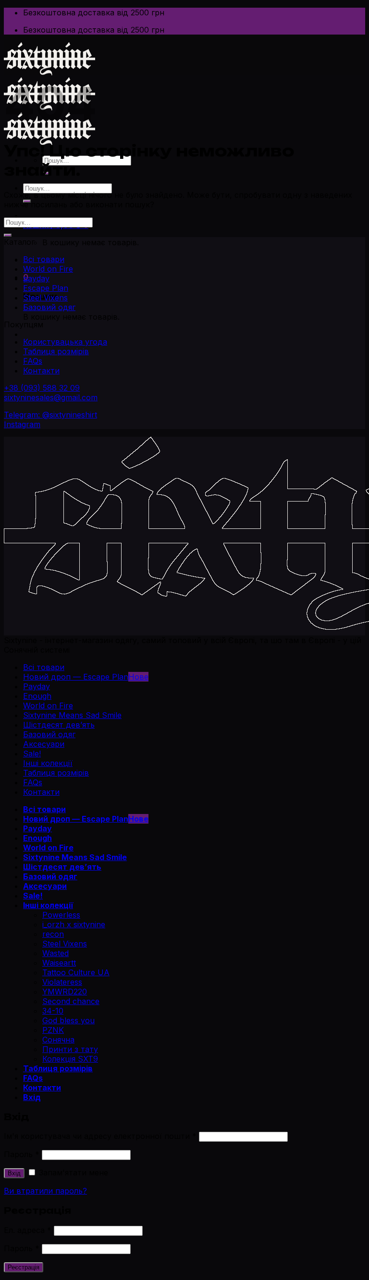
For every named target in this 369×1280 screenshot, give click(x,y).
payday (36, 278)
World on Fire (48, 269)
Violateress (62, 982)
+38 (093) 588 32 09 (42, 388)
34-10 (52, 1011)
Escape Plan (45, 288)
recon (53, 934)
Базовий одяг (49, 307)
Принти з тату (70, 1049)
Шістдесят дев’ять (59, 725)
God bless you (68, 1020)
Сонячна (58, 1039)
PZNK (53, 1030)
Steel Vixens (45, 297)
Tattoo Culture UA (76, 972)
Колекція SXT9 (70, 1059)
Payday (36, 686)
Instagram (22, 424)
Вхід (14, 1173)
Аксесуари (43, 744)
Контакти (41, 370)
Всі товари (43, 259)
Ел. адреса (27, 1230)
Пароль (21, 1154)
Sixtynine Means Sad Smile (72, 715)
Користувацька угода (65, 342)
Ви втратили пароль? (45, 1191)
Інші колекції (48, 763)
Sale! (32, 753)
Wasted (55, 953)
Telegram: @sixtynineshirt (50, 414)
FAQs (32, 361)
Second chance (70, 1001)
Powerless (61, 915)
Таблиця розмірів (56, 351)
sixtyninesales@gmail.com (51, 397)
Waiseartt (59, 963)
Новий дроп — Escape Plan (75, 677)
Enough (37, 696)
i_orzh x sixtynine (73, 924)
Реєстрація (23, 1267)
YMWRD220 (64, 991)
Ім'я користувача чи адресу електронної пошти (100, 1136)
